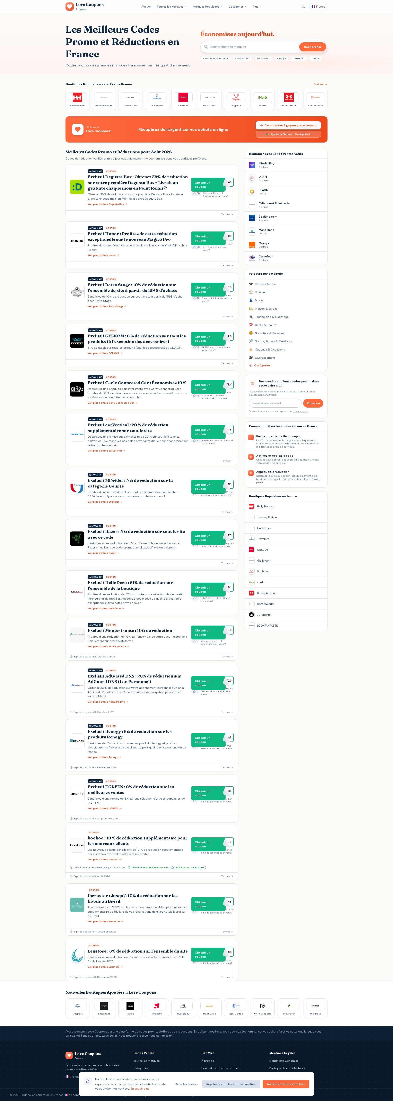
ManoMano (263, 58)
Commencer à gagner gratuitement (291, 125)
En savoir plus (140, 1088)
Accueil (146, 6)
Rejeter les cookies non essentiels (231, 1084)
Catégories (236, 6)
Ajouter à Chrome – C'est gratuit (290, 134)
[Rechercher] (303, 6)
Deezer (316, 58)
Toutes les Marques (170, 6)
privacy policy (300, 411)
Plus (255, 6)
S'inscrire (313, 403)
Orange (281, 58)
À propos (207, 1061)
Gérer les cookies (186, 1084)
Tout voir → (320, 84)
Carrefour (299, 58)
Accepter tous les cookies (286, 1084)
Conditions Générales (283, 1061)
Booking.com (242, 58)
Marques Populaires (206, 6)
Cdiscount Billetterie (215, 58)
